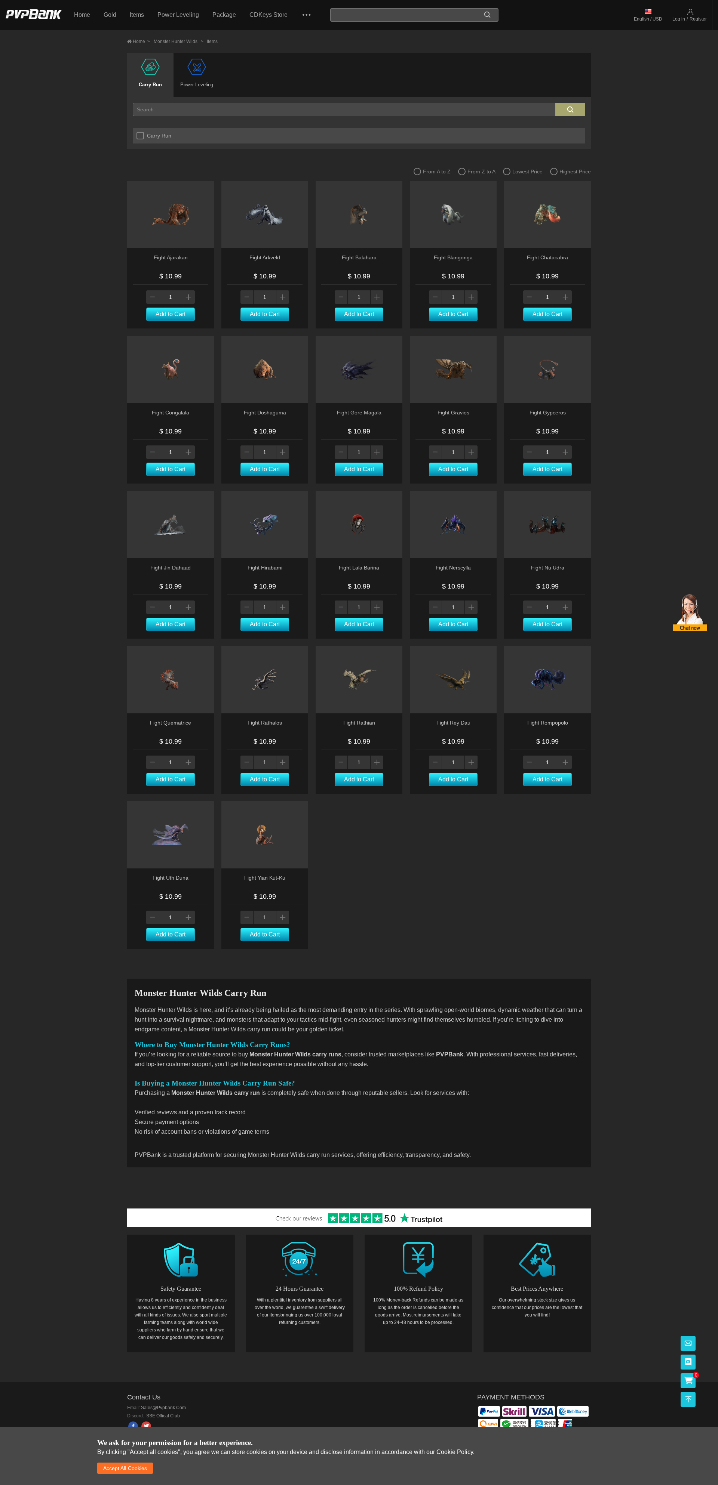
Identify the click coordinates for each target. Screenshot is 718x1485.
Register (698, 19)
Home (82, 15)
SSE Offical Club (162, 1415)
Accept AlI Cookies (125, 1468)
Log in (678, 19)
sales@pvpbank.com (163, 1407)
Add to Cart (170, 314)
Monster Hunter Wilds (178, 41)
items (212, 41)
